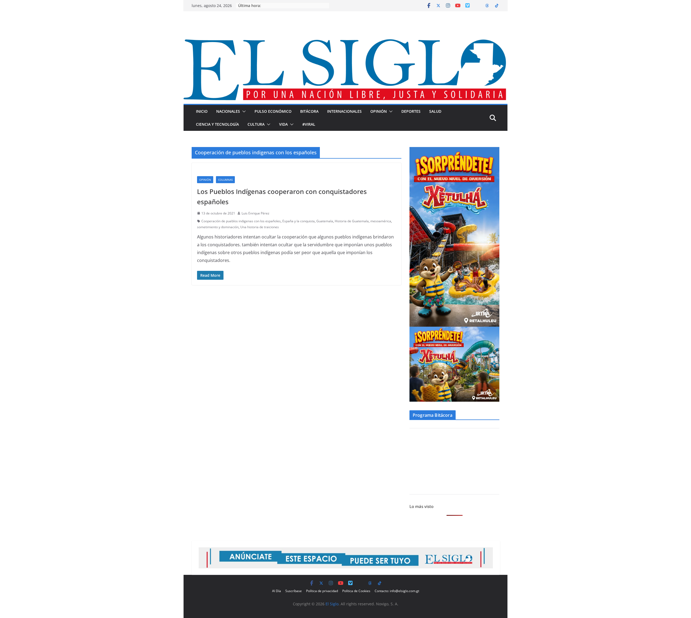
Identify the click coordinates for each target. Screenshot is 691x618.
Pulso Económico (273, 111)
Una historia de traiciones (259, 227)
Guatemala (324, 221)
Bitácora (309, 111)
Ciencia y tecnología (217, 124)
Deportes (411, 111)
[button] (243, 111)
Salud (435, 111)
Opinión (378, 111)
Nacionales (228, 111)
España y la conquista (298, 221)
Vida (283, 124)
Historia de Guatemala (352, 221)
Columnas (225, 180)
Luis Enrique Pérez (255, 213)
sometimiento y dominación (218, 227)
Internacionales (344, 111)
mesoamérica (380, 221)
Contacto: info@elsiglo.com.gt (397, 591)
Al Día (276, 591)
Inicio (202, 111)
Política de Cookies (356, 591)
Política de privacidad (322, 591)
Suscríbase (293, 591)
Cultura (256, 124)
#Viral (308, 124)
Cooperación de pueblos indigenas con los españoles (241, 221)
